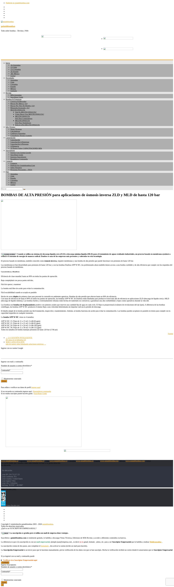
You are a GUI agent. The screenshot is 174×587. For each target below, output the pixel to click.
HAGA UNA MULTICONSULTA (27, 125)
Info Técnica (10, 127)
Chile (12, 82)
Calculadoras (15, 131)
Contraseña (5, 370)
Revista (8, 93)
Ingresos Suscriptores (18, 157)
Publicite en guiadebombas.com (17, 3)
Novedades (10, 78)
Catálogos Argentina (17, 133)
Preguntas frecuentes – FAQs (21, 170)
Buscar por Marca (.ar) (19, 104)
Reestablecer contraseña (42, 391)
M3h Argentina (16, 95)
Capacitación (10, 138)
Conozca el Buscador (18, 101)
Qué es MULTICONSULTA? (25, 112)
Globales (13, 91)
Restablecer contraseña (19, 159)
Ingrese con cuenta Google (20, 153)
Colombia (14, 84)
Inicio (8, 63)
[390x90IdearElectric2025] (87, 451)
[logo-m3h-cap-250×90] (56, 37)
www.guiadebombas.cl (35, 461)
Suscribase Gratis (16, 97)
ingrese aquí (35, 387)
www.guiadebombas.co (58, 461)
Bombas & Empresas (13, 99)
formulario (45, 546)
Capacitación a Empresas (19, 142)
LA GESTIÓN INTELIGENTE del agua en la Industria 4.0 (19, 339)
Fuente (170, 334)
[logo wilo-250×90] (118, 49)
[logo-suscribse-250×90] (118, 39)
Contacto (9, 161)
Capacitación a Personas (19, 144)
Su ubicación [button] (6, 465)
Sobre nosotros (16, 168)
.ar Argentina (15, 65)
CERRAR (5, 562)
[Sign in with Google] (87, 353)
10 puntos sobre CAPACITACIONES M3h (26, 148)
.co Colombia (15, 69)
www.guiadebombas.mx (109, 461)
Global (12, 76)
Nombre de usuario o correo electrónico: (16, 366)
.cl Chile (13, 67)
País (7, 172)
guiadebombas (8, 26)
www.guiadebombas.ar (9, 461)
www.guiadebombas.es (84, 461)
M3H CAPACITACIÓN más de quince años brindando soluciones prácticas (26, 343)
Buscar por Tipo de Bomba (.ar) (22, 106)
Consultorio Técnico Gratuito (21, 136)
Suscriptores (10, 150)
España (13, 86)
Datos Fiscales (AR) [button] (8, 489)
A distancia (14, 146)
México (13, 89)
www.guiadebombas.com (135, 461)
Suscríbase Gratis (16, 155)
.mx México (14, 74)
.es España (14, 72)
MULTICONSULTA (17, 110)
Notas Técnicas (16, 129)
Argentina (14, 80)
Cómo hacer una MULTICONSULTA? (29, 114)
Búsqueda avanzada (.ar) (19, 108)
